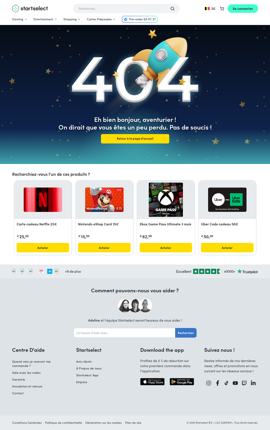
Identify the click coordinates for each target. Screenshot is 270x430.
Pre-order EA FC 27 (142, 19)
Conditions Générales (27, 423)
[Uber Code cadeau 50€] (227, 200)
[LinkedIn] (253, 383)
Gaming (17, 19)
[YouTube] (235, 383)
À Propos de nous (89, 368)
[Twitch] (244, 383)
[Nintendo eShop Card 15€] (104, 200)
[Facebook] (217, 383)
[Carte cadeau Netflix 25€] (43, 200)
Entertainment (43, 19)
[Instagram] (208, 383)
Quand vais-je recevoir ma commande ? (31, 363)
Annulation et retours (27, 386)
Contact (18, 393)
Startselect (88, 349)
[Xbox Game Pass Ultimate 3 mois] (166, 200)
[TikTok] (226, 383)
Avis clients (84, 361)
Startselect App (87, 375)
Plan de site (133, 423)
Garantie (18, 379)
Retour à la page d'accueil (135, 138)
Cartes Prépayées (99, 19)
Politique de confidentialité (63, 423)
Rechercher (186, 333)
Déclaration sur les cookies (103, 423)
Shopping (70, 19)
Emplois (81, 382)
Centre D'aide (28, 349)
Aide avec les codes (26, 373)
